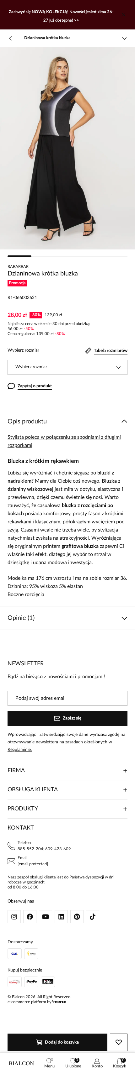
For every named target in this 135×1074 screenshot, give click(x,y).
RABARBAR (18, 267)
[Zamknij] (123, 14)
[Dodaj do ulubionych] (118, 1042)
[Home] (21, 1063)
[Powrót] (11, 38)
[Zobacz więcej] (124, 38)
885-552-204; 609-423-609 (44, 849)
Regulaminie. (20, 749)
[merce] (59, 1002)
